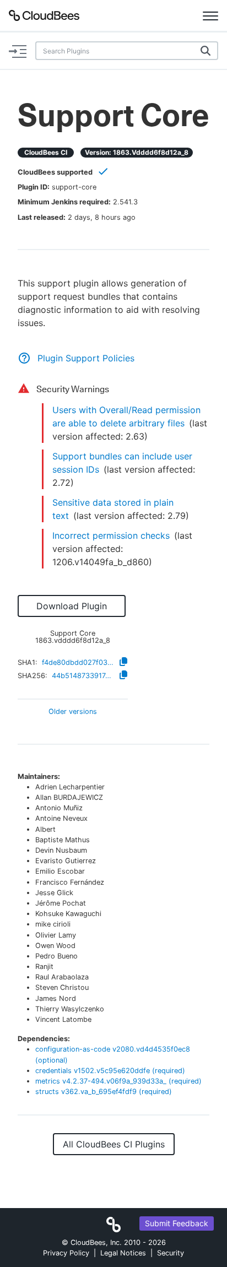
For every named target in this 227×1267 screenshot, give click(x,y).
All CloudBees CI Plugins (114, 1144)
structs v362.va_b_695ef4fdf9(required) (103, 1091)
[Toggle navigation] (210, 15)
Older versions (72, 712)
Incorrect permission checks (111, 535)
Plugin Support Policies (85, 358)
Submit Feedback (176, 1223)
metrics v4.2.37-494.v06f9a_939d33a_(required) (118, 1081)
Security (170, 1253)
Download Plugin (71, 605)
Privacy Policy (66, 1253)
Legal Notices (123, 1253)
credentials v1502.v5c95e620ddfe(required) (110, 1070)
